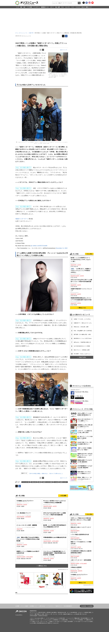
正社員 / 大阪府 (25, 503)
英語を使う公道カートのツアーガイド (81, 527)
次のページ (63, 49)
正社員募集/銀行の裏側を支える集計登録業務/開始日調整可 (81, 551)
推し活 (83, 7)
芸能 (21, 7)
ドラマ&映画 (29, 7)
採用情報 (84, 606)
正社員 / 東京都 (54, 504)
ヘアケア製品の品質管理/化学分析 (80, 534)
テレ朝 (56, 482)
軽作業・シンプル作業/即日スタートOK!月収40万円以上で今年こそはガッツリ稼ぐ (81, 259)
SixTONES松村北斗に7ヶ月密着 (82, 346)
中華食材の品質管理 (76, 567)
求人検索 (63, 495)
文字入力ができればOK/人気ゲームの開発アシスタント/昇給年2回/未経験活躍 (81, 280)
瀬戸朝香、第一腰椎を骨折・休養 (82, 334)
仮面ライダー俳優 (47, 482)
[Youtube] (92, 3)
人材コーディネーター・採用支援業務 (81, 560)
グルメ (62, 7)
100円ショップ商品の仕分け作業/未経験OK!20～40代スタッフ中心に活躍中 (81, 519)
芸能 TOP (31, 32)
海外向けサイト (59, 606)
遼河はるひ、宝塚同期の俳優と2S (82, 342)
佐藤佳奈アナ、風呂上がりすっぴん (83, 323)
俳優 (39, 482)
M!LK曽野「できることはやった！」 (83, 353)
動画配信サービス (45, 7)
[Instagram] (89, 3)
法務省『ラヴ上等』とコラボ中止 (82, 319)
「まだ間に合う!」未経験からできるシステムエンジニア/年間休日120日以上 (81, 270)
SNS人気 (34, 482)
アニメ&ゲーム (36, 7)
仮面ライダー (63, 482)
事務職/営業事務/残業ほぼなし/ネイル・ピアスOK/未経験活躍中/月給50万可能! (81, 298)
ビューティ (67, 7)
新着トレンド (89, 7)
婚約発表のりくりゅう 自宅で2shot (82, 338)
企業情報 (90, 606)
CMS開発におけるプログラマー (79, 574)
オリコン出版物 (24, 606)
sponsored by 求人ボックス (63, 569)
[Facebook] (86, 3)
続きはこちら (43, 565)
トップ (17, 7)
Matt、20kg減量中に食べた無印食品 (83, 330)
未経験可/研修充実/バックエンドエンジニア (81, 289)
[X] (84, 3)
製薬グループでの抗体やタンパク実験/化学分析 (81, 542)
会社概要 (17, 606)
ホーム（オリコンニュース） (21, 32)
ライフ (72, 7)
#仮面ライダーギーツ (21, 219)
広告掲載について (33, 606)
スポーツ (52, 7)
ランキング (78, 7)
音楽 (24, 7)
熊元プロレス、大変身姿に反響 (81, 350)
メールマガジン (50, 606)
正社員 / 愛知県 (24, 515)
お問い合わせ (42, 606)
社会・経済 (57, 7)
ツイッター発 (25, 482)
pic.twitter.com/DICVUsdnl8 (39, 245)
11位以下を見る (82, 357)
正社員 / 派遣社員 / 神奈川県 (54, 540)
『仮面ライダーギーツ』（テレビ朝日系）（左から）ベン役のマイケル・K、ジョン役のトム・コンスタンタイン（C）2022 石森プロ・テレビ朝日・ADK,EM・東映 (42, 143)
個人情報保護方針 (68, 606)
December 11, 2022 (61, 248)
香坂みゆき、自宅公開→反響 (81, 326)
